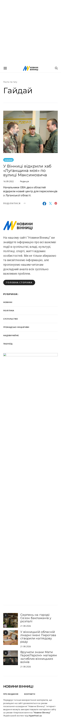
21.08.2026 (25, 625)
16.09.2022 (8, 181)
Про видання (10, 694)
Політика (8, 310)
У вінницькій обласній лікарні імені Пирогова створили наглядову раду (38, 637)
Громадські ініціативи (16, 327)
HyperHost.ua (35, 715)
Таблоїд (7, 343)
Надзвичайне (11, 335)
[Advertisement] (30, 32)
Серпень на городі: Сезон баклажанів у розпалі (35, 618)
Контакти (29, 694)
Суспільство (10, 318)
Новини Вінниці (18, 686)
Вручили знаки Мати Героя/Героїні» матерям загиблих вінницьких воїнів (38, 657)
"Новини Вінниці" (42, 712)
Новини (9, 160)
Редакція (24, 181)
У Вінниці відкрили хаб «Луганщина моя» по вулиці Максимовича (27, 170)
